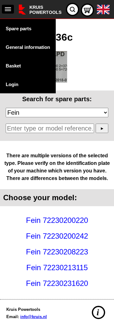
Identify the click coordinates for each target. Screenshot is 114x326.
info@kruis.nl (33, 316)
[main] (57, 157)
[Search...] (72, 9)
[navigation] (8, 9)
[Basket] (87, 10)
